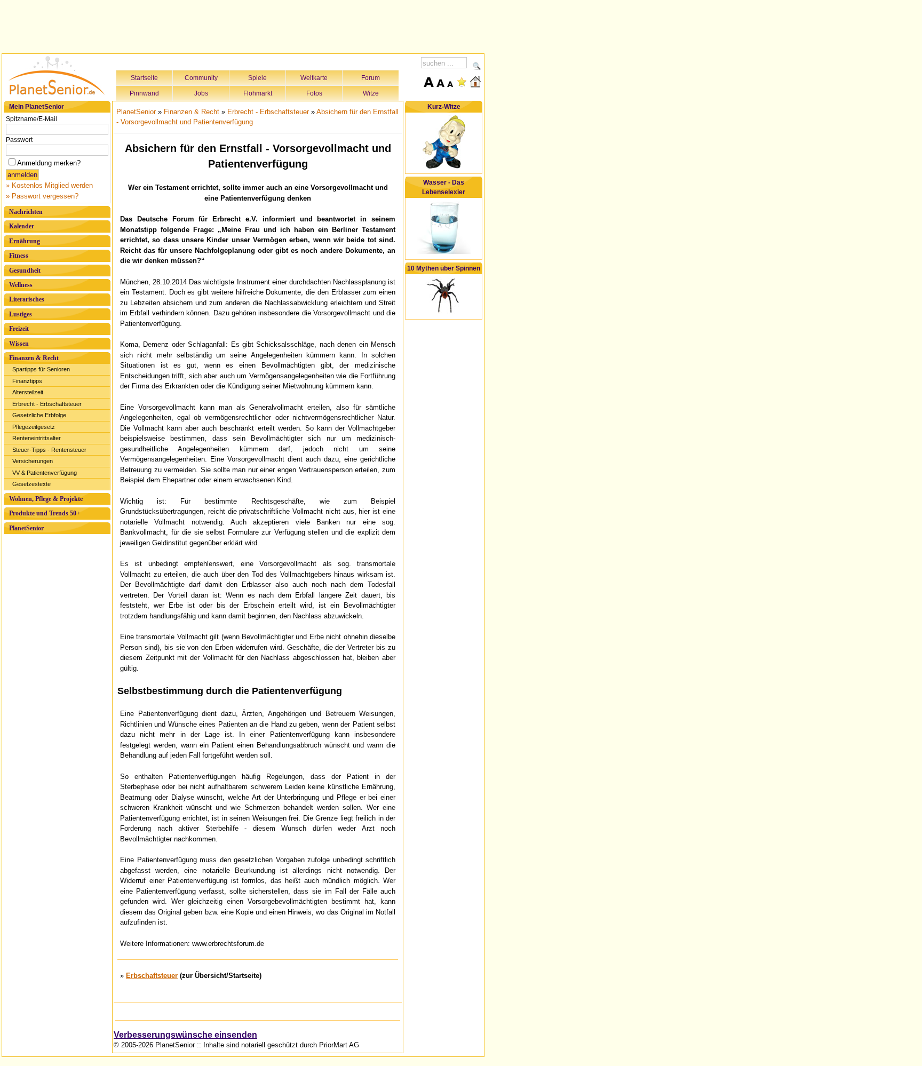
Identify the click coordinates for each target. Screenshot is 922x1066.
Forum (370, 78)
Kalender (21, 226)
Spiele (257, 78)
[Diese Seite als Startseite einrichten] (475, 81)
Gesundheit (25, 270)
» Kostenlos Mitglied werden (49, 185)
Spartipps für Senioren (41, 369)
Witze (371, 93)
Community (201, 78)
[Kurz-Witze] (444, 167)
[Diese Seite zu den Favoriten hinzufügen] (461, 81)
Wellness (21, 285)
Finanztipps (27, 381)
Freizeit (19, 328)
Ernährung (24, 241)
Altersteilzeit (27, 392)
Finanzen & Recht (34, 358)
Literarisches (26, 299)
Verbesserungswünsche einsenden (185, 1034)
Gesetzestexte (31, 484)
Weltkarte (314, 78)
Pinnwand (144, 93)
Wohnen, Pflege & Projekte (46, 499)
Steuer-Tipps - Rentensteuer (49, 450)
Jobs (201, 93)
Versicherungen (32, 461)
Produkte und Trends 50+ (44, 513)
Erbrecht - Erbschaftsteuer (47, 404)
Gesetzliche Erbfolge (39, 415)
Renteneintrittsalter (36, 438)
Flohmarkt (257, 93)
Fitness (18, 255)
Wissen (19, 343)
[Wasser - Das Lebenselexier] (444, 252)
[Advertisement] (243, 25)
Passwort (19, 140)
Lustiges (20, 314)
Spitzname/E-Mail (31, 119)
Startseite (144, 78)
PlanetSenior (26, 528)
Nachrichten (26, 212)
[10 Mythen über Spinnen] (444, 312)
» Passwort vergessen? (42, 196)
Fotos (314, 93)
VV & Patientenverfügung (44, 473)
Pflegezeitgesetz (33, 427)
